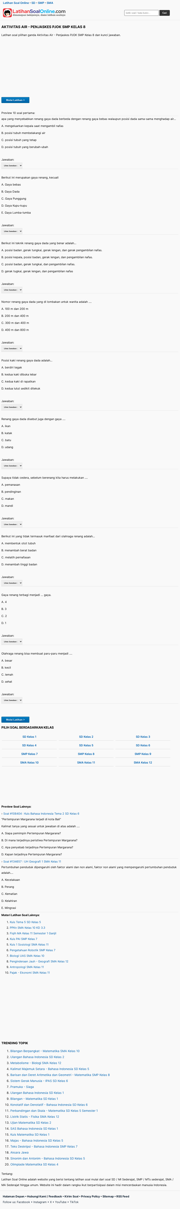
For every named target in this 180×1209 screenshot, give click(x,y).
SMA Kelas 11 (86, 762)
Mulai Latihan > (15, 100)
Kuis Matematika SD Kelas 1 (29, 1134)
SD (33, 3)
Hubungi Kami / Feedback (44, 1196)
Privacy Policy (90, 1196)
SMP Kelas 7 (29, 754)
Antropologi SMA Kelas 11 (27, 967)
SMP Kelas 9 (143, 754)
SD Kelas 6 (143, 745)
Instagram (40, 1202)
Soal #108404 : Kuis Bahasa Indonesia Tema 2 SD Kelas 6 (41, 813)
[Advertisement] (90, 66)
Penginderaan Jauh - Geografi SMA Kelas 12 (39, 961)
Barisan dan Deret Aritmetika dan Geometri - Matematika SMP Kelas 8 (60, 1075)
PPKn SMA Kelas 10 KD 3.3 (27, 927)
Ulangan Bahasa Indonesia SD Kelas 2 (37, 1057)
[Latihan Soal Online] (34, 12)
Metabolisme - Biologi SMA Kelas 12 (35, 1063)
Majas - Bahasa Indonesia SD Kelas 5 (36, 1140)
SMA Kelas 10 (29, 762)
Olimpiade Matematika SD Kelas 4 (34, 1164)
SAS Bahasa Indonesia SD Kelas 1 (34, 1128)
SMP (41, 3)
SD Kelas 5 (86, 745)
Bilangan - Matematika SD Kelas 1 (34, 1099)
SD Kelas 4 (29, 745)
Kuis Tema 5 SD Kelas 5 (25, 922)
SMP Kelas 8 (86, 754)
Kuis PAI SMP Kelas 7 (23, 939)
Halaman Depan (13, 1196)
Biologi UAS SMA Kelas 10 (27, 955)
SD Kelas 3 (143, 736)
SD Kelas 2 (86, 736)
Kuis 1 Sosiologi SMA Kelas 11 (29, 944)
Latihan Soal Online (16, 3)
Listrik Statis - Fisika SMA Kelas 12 (34, 1116)
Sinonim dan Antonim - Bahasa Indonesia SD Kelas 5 (47, 1158)
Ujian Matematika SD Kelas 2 (30, 1122)
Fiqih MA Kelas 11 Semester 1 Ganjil (33, 933)
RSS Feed (122, 1196)
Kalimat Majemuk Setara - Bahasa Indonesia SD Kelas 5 (49, 1069)
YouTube (60, 1202)
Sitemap (108, 1196)
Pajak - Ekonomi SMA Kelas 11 (30, 972)
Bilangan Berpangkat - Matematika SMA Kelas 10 (45, 1051)
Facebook (23, 1202)
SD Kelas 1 (29, 736)
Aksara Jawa (19, 1152)
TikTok (74, 1202)
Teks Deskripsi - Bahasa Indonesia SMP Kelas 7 (44, 1146)
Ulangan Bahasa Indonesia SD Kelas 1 (37, 1093)
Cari (164, 13)
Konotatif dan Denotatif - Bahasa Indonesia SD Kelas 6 (49, 1104)
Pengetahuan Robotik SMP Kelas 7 (32, 950)
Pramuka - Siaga (22, 1087)
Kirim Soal (71, 1196)
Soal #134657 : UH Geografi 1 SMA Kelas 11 (32, 861)
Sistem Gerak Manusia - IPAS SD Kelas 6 (39, 1081)
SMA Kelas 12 (143, 762)
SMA (50, 3)
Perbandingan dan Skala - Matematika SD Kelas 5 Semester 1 (54, 1110)
